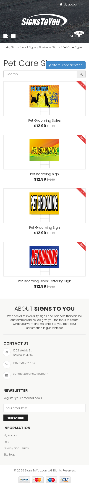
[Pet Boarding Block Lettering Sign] (44, 259)
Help (6, 442)
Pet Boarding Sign (44, 174)
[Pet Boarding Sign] (44, 152)
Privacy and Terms (16, 448)
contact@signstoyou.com (31, 374)
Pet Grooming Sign (44, 227)
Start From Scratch (67, 65)
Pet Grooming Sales (44, 120)
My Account (11, 435)
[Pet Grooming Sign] (44, 205)
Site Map (9, 454)
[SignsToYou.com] (44, 19)
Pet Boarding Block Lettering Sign (44, 281)
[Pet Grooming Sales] (44, 98)
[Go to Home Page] (7, 47)
